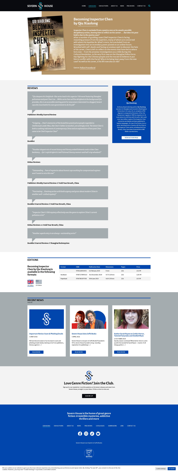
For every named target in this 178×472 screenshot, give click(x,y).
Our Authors (103, 6)
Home (84, 6)
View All (29, 302)
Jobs (121, 426)
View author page (131, 138)
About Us (114, 6)
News (122, 6)
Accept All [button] (172, 468)
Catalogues (100, 426)
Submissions (112, 426)
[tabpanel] (46, 331)
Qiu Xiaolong (88, 23)
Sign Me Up (89, 396)
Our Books (92, 6)
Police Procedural (87, 67)
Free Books (130, 6)
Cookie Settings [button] (161, 468)
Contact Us (141, 6)
